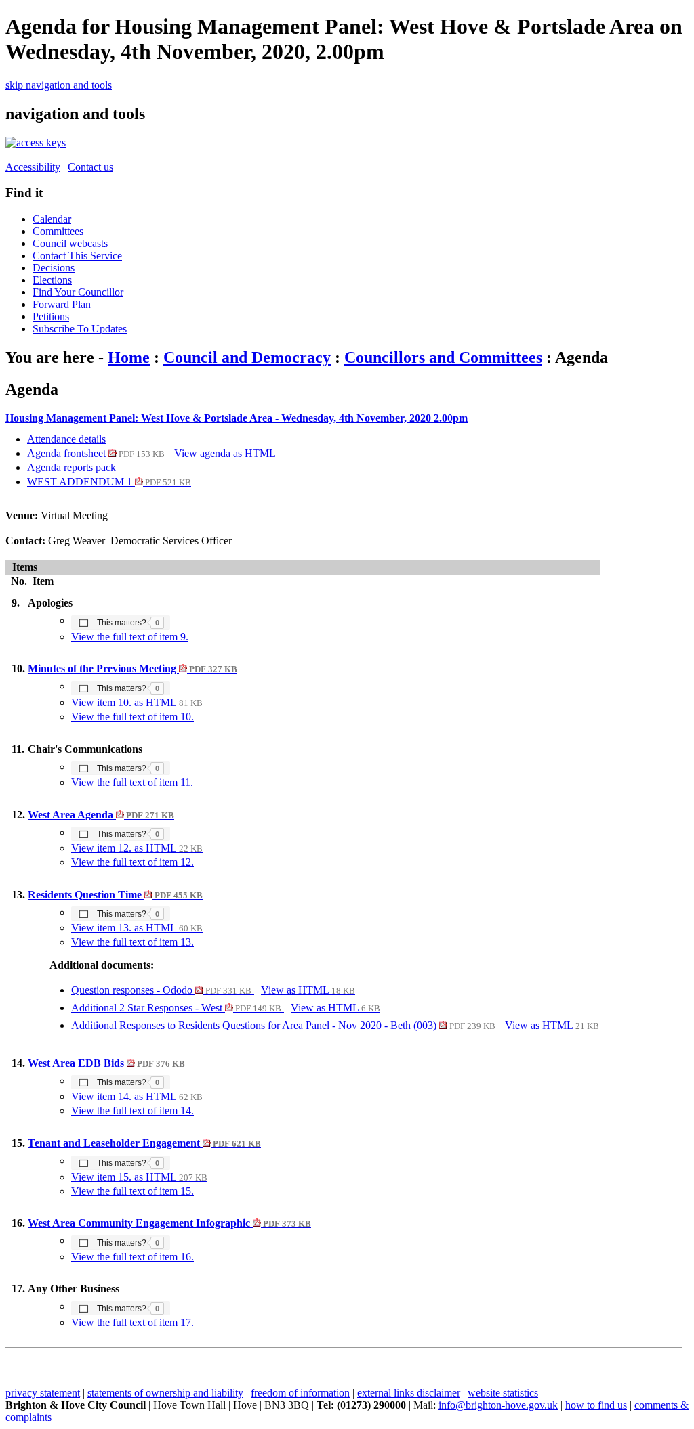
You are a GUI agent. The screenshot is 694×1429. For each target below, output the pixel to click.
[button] (120, 622)
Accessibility (32, 167)
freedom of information (300, 1393)
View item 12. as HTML (137, 848)
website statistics (503, 1393)
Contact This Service (77, 255)
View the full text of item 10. (132, 716)
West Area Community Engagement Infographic (169, 1223)
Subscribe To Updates (80, 328)
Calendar (52, 219)
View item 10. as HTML (137, 702)
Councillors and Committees (443, 357)
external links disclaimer (408, 1393)
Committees (58, 231)
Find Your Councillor (78, 292)
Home (129, 357)
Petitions (51, 316)
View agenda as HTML (225, 453)
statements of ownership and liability (165, 1393)
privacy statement (42, 1393)
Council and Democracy (247, 357)
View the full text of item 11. (132, 782)
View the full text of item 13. (132, 942)
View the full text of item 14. (132, 1110)
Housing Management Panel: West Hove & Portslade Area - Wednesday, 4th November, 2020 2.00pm (236, 418)
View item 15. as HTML (139, 1177)
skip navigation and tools (58, 85)
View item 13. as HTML (137, 927)
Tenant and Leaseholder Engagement (144, 1143)
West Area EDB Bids (106, 1063)
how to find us (596, 1405)
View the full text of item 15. (132, 1191)
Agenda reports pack (71, 467)
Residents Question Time (115, 894)
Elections (52, 280)
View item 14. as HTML (137, 1096)
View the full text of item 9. (129, 636)
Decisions (54, 267)
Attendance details (66, 439)
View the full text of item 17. (132, 1322)
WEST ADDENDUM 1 (109, 481)
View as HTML (308, 990)
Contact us (90, 167)
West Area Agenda (101, 814)
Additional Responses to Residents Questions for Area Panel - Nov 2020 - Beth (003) (283, 1025)
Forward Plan (62, 304)
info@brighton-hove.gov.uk (498, 1405)
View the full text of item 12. (132, 862)
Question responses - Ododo (161, 990)
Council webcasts (70, 243)
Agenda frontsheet (96, 453)
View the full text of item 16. (132, 1256)
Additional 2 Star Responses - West (176, 1007)
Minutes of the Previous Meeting (132, 668)
